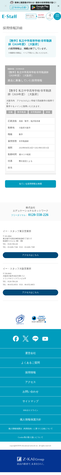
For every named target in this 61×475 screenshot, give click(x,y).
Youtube (45, 338)
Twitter (25, 338)
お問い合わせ (30, 391)
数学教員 (21, 112)
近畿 (10, 112)
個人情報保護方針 (30, 419)
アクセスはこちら (30, 255)
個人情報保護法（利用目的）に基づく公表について (30, 428)
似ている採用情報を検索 (30, 184)
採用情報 (30, 372)
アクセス (30, 382)
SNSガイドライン (30, 410)
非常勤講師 (36, 112)
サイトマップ (30, 401)
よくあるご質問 (30, 362)
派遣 (48, 112)
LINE (35, 338)
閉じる (58, 6)
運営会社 (30, 353)
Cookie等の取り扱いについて (30, 437)
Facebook (16, 338)
